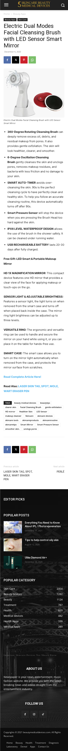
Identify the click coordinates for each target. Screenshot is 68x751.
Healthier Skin (25, 411)
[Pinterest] (24, 60)
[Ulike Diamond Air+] (13, 562)
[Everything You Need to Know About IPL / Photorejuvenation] (13, 527)
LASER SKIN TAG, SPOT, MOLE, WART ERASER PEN (18, 475)
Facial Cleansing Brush (30, 407)
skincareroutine (50, 420)
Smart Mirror (26, 424)
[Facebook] (7, 60)
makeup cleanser (13, 415)
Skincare (29, 415)
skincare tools (11, 420)
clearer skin (10, 407)
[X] (15, 60)
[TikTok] (42, 714)
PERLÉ (60, 471)
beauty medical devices (25, 402)
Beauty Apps (19, 13)
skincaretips (11, 424)
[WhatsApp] (32, 60)
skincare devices (45, 415)
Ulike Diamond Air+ (36, 557)
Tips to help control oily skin (42, 540)
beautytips (45, 402)
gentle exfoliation (53, 407)
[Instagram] (34, 714)
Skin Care (22, 19)
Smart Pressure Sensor (48, 424)
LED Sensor (41, 411)
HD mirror (10, 411)
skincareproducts (30, 420)
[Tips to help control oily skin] (13, 544)
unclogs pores (30, 429)
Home (7, 13)
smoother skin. (12, 429)
